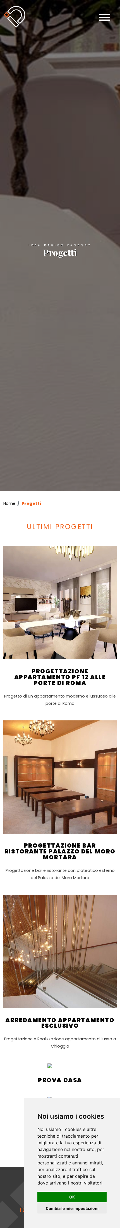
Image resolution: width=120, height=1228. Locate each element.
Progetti (31, 503)
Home (9, 503)
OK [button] (72, 1197)
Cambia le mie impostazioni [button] (72, 1208)
